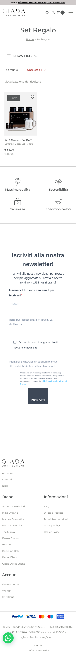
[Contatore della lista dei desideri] (47, 12)
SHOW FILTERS (25, 55)
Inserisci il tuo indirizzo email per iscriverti (31, 293)
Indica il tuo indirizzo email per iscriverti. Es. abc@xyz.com (31, 322)
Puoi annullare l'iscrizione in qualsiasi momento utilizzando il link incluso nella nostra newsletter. (33, 364)
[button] (8, 637)
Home (30, 39)
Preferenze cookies (38, 650)
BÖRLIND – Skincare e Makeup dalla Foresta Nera (41, 2)
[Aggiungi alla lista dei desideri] (32, 97)
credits (38, 645)
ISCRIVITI (38, 400)
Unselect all (34, 69)
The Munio (11, 69)
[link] (38, 2)
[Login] (53, 12)
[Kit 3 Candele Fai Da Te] (20, 114)
